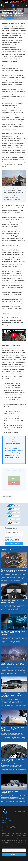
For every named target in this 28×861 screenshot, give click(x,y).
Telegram (19, 453)
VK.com (6, 540)
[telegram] (13, 827)
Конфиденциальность (8, 818)
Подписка (14, 854)
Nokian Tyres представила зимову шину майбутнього (12, 760)
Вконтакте (8, 450)
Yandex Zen (8, 453)
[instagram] (6, 827)
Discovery (16, 494)
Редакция (5, 822)
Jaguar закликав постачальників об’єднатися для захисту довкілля (12, 664)
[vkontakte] (18, 827)
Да (15, 478)
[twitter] (8, 827)
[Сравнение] (18, 5)
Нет (15, 482)
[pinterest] (11, 827)
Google (18, 540)
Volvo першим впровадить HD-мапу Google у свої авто (13, 601)
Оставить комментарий (14, 543)
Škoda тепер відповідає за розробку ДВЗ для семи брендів (13, 571)
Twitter (14, 453)
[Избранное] (21, 5)
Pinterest (20, 450)
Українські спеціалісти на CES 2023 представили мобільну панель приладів (13, 633)
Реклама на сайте (7, 820)
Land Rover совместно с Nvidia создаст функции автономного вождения (11, 695)
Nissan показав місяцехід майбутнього (9, 792)
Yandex (16, 540)
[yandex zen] (15, 827)
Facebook (14, 448)
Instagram (14, 450)
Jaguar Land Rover (8, 496)
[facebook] (3, 827)
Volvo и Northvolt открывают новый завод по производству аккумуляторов (13, 729)
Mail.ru (11, 540)
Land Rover (9, 385)
